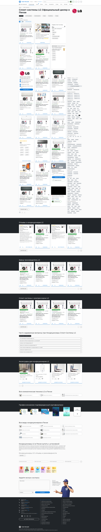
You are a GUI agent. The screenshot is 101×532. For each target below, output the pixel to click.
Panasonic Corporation (71, 165)
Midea (73, 111)
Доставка (65, 4)
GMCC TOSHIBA (70, 181)
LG (79, 115)
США (68, 209)
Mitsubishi (72, 162)
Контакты (70, 4)
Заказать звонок (58, 177)
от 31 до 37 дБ (76, 173)
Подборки (69, 77)
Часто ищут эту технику (67, 504)
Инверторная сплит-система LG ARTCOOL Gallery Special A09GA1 (42, 83)
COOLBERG (69, 106)
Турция (80, 209)
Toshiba (75, 167)
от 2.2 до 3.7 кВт (70, 133)
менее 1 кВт (69, 131)
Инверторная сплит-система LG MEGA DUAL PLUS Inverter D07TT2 (26, 36)
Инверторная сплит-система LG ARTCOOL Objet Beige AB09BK (26, 105)
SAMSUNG (77, 165)
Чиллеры (43, 510)
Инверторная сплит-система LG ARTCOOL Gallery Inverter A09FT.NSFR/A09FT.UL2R (26, 177)
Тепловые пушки (44, 519)
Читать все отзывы (26, 160)
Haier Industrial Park (71, 157)
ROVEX (74, 101)
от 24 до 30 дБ (70, 173)
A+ (73, 136)
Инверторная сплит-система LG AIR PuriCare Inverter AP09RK (26, 131)
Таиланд (76, 209)
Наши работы (51, 4)
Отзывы (57, 4)
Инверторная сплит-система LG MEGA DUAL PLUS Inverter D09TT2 (42, 130)
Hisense (69, 111)
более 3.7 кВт (76, 133)
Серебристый (70, 141)
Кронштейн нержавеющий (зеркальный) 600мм (73, 375)
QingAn (69, 196)
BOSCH (77, 118)
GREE (81, 118)
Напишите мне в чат (57, 180)
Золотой (74, 141)
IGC (68, 108)
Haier (73, 115)
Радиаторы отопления (45, 523)
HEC (77, 103)
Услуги (46, 4)
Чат (73, 1)
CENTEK (78, 101)
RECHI (76, 196)
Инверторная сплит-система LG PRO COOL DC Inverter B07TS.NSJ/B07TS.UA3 (42, 61)
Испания (77, 204)
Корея (79, 206)
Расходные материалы (45, 522)
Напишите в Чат (57, 201)
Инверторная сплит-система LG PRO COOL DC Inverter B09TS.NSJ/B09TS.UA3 (58, 153)
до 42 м (76, 95)
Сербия (72, 209)
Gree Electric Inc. (70, 155)
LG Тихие (69, 79)
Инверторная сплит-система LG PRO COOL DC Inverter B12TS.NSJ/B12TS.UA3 (58, 277)
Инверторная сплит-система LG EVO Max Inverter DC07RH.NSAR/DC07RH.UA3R (26, 60)
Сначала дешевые (28, 15)
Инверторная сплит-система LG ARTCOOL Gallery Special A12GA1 (42, 176)
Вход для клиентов (66, 520)
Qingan (73, 196)
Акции (37, 4)
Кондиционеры (31, 4)
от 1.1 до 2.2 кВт (75, 131)
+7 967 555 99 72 (25, 506)
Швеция (77, 211)
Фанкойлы (43, 508)
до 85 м (70, 98)
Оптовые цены (65, 507)
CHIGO (74, 106)
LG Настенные (70, 82)
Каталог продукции (23, 4)
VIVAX (80, 111)
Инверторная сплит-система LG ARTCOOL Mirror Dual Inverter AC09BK (42, 152)
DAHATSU (69, 103)
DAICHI (75, 108)
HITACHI (75, 155)
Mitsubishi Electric (78, 162)
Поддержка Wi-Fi (74, 147)
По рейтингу (50, 15)
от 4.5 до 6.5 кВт (70, 128)
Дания (73, 204)
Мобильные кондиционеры (46, 501)
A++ (78, 136)
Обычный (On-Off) (76, 89)
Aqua (73, 113)
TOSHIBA (69, 115)
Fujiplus (77, 113)
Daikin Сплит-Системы (38, 461)
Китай (75, 206)
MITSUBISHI (73, 191)
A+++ (70, 136)
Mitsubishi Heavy (77, 122)
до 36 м (70, 95)
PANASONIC (76, 193)
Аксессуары (43, 520)
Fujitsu (73, 118)
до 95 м (77, 98)
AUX (68, 150)
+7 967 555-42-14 (25, 508)
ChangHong (76, 150)
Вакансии (64, 522)
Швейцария (73, 211)
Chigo (73, 152)
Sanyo (77, 198)
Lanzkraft (73, 103)
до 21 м (70, 93)
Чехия (68, 211)
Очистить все (28, 21)
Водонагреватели (44, 516)
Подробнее (29, 42)
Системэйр (69, 113)
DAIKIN (69, 122)
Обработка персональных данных (51, 530)
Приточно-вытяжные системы (46, 502)
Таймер (69, 147)
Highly (79, 186)
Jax (77, 108)
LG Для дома (75, 82)
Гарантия (64, 514)
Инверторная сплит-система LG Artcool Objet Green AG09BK (58, 83)
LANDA (77, 188)
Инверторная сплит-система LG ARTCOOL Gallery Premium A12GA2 (42, 199)
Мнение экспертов (66, 499)
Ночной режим (79, 144)
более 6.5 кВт (76, 128)
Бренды (73, 77)
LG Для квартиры (70, 84)
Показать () (26, 89)
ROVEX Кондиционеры (53, 461)
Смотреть (22, 455)
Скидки (44, 15)
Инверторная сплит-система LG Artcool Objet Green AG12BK (26, 199)
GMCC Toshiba (76, 181)
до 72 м (76, 96)
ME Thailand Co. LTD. (74, 160)
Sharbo (69, 167)
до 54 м (70, 96)
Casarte (73, 122)
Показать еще (23, 209)
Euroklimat (78, 106)
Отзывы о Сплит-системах (67, 502)
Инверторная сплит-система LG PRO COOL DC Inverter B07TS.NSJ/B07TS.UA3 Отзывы (24, 228)
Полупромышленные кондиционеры (48, 507)
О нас (61, 4)
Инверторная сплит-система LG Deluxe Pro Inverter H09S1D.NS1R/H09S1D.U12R (58, 106)
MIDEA (80, 160)
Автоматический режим (71, 144)
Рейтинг (41, 4)
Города (76, 77)
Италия (69, 206)
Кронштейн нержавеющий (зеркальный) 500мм (57, 375)
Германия (69, 204)
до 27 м (76, 93)
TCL (72, 167)
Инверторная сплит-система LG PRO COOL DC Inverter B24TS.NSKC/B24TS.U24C (74, 238)
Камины (42, 514)
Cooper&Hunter (70, 120)
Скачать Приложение (29, 519)
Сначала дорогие (37, 15)
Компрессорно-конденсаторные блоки (48, 511)
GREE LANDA (79, 183)
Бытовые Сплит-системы (46, 499)
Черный (72, 139)
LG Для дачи (76, 84)
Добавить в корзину (26, 382)
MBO (68, 160)
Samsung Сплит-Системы (23, 461)
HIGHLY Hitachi (70, 186)
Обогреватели (44, 517)
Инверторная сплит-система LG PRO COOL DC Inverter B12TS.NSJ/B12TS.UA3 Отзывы (56, 228)
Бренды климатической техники (69, 505)
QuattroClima (69, 101)
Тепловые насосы (44, 505)
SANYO (73, 198)
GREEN (76, 111)
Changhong (69, 152)
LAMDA (73, 188)
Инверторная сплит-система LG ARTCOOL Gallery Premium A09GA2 (42, 105)
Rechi (80, 196)
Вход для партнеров (66, 519)
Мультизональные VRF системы (47, 513)
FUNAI (76, 115)
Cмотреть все (23, 250)
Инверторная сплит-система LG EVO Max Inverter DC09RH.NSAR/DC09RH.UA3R (58, 129)
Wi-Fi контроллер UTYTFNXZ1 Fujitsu (41, 375)
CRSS (74, 178)
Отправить (42, 492)
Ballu (71, 108)
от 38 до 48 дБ (70, 175)
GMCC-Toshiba (70, 183)
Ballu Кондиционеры (68, 461)
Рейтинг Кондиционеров (67, 501)
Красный (76, 139)
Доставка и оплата (66, 513)
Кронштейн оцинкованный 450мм (26, 375)
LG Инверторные (74, 79)
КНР (72, 206)
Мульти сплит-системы (45, 504)
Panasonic (69, 118)
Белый (69, 139)
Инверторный (70, 89)
